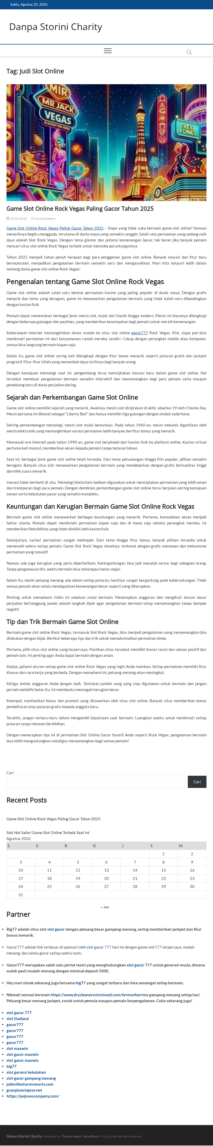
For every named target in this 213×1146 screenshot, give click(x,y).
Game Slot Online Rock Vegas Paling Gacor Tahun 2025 (80, 208)
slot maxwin (17, 1048)
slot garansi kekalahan (26, 1072)
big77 (81, 982)
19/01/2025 (18, 218)
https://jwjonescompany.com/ (32, 1096)
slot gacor (56, 929)
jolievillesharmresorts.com (30, 1084)
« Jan (105, 907)
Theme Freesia (71, 1136)
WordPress (91, 1136)
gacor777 (139, 332)
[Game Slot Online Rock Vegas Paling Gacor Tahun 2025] (106, 142)
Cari (10, 772)
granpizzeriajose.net (24, 1090)
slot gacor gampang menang (31, 1078)
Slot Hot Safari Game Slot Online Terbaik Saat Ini (47, 832)
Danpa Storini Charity (55, 26)
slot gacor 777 (19, 1012)
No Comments (45, 218)
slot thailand (17, 1018)
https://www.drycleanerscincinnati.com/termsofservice (99, 994)
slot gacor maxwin (22, 1054)
